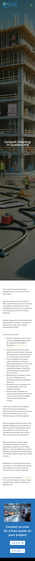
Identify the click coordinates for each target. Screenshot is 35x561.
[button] (31, 5)
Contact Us (27, 478)
